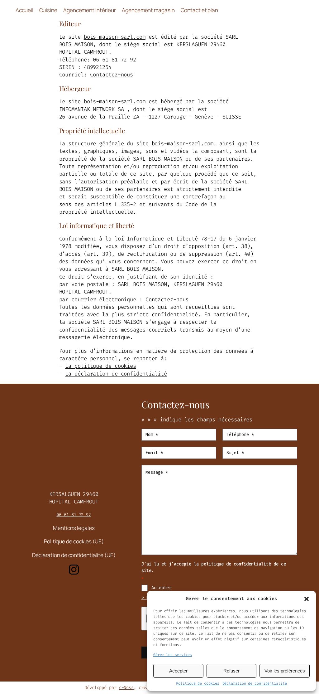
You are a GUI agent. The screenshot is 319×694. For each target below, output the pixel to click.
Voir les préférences (284, 670)
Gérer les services (172, 654)
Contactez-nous (111, 74)
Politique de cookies (197, 683)
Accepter (178, 670)
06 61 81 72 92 (73, 515)
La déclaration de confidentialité (116, 373)
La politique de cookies (100, 366)
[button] (306, 599)
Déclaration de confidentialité (254, 683)
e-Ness (126, 688)
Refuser (231, 670)
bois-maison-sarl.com (114, 37)
